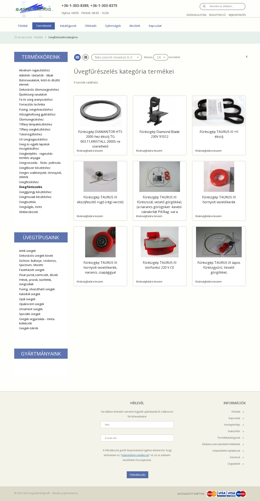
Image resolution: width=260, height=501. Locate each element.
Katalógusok (68, 26)
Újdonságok (113, 26)
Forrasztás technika (32, 104)
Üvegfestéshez (29, 182)
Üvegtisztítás (27, 202)
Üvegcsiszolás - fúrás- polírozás (40, 163)
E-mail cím (111, 438)
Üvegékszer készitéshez (34, 168)
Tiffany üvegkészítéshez (34, 129)
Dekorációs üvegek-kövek (36, 256)
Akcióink (134, 26)
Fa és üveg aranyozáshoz (36, 99)
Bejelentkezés (237, 15)
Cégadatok (234, 463)
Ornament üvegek (31, 309)
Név (107, 424)
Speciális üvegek (29, 314)
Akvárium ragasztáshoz (34, 70)
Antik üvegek (27, 251)
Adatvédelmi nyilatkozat (135, 455)
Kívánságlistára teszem (90, 150)
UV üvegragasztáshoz (33, 139)
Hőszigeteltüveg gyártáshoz (37, 114)
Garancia (235, 457)
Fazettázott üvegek (31, 270)
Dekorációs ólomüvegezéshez (39, 89)
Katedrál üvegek (29, 294)
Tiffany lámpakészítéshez (35, 124)
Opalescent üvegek (31, 304)
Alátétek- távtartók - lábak (36, 75)
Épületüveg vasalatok (33, 94)
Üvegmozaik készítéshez (35, 197)
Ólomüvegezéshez (31, 119)
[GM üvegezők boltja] (33, 9)
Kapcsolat (155, 26)
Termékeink (43, 26)
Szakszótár (234, 431)
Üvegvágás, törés (30, 207)
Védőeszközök (28, 212)
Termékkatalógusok (229, 437)
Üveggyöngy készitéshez (35, 192)
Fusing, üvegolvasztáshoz (36, 109)
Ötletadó (90, 26)
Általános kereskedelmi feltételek (221, 444)
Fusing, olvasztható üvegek (37, 289)
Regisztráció (217, 15)
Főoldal (22, 26)
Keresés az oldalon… (222, 6)
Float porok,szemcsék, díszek (38, 275)
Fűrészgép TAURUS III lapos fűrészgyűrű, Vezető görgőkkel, (218, 267)
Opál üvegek (27, 299)
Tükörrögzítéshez (30, 134)
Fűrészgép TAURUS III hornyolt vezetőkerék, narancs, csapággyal (100, 267)
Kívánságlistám (196, 15)
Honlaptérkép (232, 424)
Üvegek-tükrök (28, 328)
